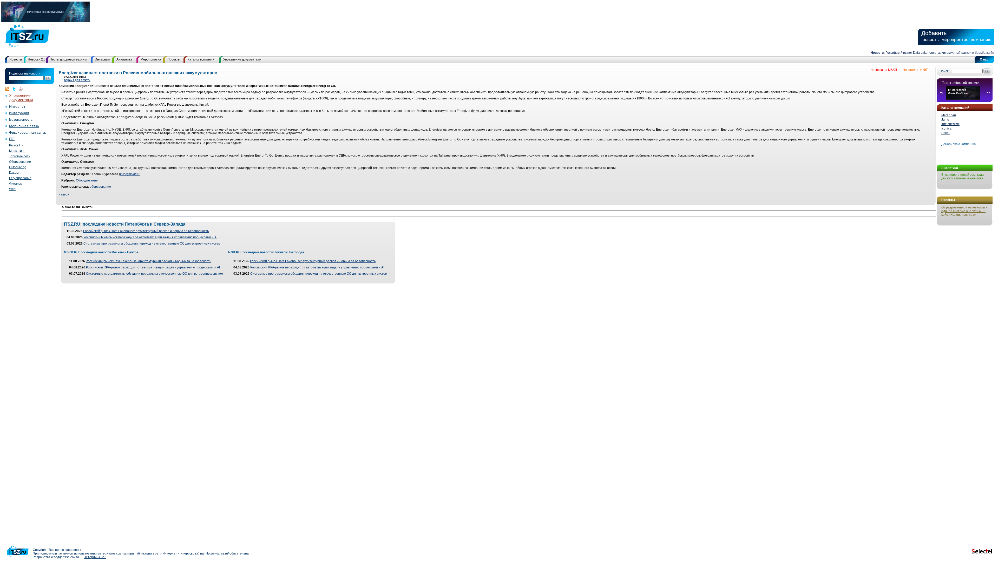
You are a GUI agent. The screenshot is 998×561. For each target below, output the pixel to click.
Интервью (102, 59)
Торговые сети (19, 156)
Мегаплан (948, 115)
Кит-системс (950, 124)
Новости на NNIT (915, 70)
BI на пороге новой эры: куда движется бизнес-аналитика (962, 176)
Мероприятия (151, 59)
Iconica (946, 128)
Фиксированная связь (27, 132)
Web (12, 189)
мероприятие (955, 39)
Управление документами (242, 59)
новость (931, 39)
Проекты (173, 59)
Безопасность (20, 119)
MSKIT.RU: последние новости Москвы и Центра (101, 252)
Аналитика (124, 59)
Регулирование (20, 178)
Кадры (14, 172)
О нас (984, 59)
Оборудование (20, 162)
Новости (15, 59)
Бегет (945, 133)
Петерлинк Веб (95, 557)
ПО (12, 139)
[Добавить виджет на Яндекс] (21, 89)
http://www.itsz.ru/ (217, 553)
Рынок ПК (16, 145)
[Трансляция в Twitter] (15, 89)
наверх (64, 194)
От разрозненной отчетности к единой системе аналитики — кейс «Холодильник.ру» (964, 211)
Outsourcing (17, 167)
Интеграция (19, 113)
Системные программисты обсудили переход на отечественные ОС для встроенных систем (151, 243)
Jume (945, 119)
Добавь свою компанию (958, 144)
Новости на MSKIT (883, 70)
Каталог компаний (201, 59)
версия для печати (77, 80)
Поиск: (944, 71)
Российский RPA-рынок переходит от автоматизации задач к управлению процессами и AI (150, 237)
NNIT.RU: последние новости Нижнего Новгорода (266, 252)
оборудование (100, 186)
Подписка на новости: (25, 73)
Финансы (16, 183)
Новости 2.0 (36, 59)
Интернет (17, 107)
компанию (981, 39)
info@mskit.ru (129, 174)
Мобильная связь (24, 126)
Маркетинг (17, 151)
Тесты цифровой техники (69, 59)
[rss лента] (8, 89)
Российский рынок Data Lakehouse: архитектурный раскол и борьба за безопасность (935, 53)
